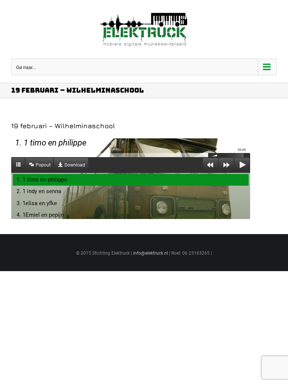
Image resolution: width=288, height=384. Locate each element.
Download (74, 165)
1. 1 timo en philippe (41, 179)
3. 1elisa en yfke (36, 203)
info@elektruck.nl (150, 253)
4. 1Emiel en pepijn (40, 215)
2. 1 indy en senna (38, 191)
